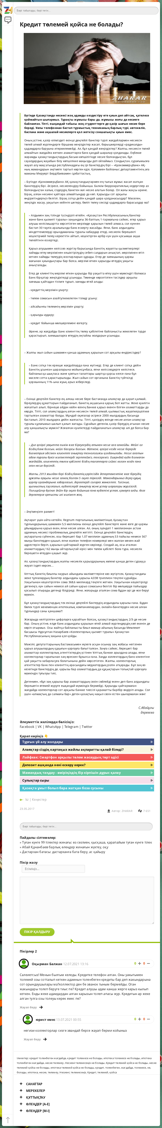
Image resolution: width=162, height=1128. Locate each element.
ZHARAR (127, 811)
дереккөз (147, 712)
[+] (139, 963)
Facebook (27, 726)
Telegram (71, 726)
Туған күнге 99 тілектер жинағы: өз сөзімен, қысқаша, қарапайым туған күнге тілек (87, 842)
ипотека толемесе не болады (122, 1058)
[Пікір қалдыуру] (8, 20)
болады (21, 1072)
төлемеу (53, 1072)
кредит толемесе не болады (84, 1058)
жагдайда (127, 1067)
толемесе (140, 1067)
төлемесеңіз (78, 1072)
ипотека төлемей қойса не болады (72, 1067)
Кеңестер (39, 799)
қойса (113, 1072)
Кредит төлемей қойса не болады (127, 1063)
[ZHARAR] (8, 8)
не (148, 1067)
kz (27, 799)
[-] (148, 963)
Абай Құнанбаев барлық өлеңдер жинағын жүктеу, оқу (65, 847)
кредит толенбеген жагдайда (47, 1058)
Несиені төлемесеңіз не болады (85, 1063)
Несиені (64, 1072)
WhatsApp (53, 726)
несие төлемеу (54, 1063)
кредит (99, 1067)
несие (42, 1072)
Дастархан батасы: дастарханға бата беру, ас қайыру (63, 852)
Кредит (91, 1072)
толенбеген (112, 1067)
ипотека (33, 1072)
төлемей (102, 1072)
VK (40, 726)
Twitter (87, 726)
